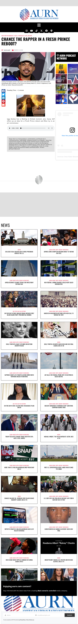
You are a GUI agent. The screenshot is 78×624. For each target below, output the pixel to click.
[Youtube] (31, 30)
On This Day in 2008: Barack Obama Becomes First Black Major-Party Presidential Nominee (19, 314)
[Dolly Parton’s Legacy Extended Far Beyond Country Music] (19, 330)
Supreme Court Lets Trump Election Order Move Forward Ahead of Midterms (19, 376)
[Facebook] (46, 30)
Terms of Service (29, 619)
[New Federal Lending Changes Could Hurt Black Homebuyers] (59, 268)
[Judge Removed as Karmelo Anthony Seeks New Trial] (59, 515)
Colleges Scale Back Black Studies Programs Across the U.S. (19, 252)
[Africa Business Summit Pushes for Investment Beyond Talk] (19, 268)
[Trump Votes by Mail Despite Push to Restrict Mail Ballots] (19, 577)
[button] (3, 91)
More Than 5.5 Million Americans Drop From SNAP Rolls (19, 468)
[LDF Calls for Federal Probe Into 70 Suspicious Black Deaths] (59, 361)
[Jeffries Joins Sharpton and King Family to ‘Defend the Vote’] (59, 237)
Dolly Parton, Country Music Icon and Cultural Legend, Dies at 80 (58, 345)
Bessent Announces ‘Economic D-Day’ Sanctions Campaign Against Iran (59, 406)
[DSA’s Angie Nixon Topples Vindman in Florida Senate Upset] (19, 546)
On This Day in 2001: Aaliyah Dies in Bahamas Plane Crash (19, 406)
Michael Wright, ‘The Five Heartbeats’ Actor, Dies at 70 (58, 437)
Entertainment (8, 36)
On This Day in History (19, 311)
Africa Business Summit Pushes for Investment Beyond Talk (19, 283)
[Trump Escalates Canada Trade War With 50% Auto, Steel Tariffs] (19, 422)
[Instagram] (26, 30)
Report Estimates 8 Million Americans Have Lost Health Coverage (19, 530)
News (30, 36)
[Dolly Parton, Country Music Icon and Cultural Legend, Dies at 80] (59, 330)
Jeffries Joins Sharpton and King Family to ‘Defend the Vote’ (59, 252)
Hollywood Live (20, 36)
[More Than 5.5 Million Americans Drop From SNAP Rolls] (19, 453)
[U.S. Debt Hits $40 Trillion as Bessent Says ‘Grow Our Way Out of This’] (59, 484)
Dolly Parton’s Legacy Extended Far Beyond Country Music (19, 345)
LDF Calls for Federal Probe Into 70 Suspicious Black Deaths (58, 376)
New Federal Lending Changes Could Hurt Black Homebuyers (58, 283)
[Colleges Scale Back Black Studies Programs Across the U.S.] (19, 237)
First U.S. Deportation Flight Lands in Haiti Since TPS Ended (58, 468)
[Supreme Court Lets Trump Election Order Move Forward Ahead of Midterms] (19, 361)
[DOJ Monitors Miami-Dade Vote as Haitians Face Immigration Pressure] (59, 577)
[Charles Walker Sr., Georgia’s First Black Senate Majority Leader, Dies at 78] (19, 484)
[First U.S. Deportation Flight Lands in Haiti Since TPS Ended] (59, 453)
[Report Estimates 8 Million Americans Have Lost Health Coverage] (19, 515)
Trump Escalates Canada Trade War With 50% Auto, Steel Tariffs (19, 437)
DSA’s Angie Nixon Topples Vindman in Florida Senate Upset (19, 561)
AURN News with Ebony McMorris (59, 250)
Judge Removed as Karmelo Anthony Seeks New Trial (59, 530)
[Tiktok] (36, 30)
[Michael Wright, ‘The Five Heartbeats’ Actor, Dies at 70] (59, 422)
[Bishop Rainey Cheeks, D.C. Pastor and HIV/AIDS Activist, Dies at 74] (59, 546)
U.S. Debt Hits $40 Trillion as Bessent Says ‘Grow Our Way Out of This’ (59, 499)
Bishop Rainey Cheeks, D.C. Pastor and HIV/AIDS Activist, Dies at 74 (59, 561)
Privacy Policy (22, 619)
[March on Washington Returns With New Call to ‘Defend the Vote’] (59, 299)
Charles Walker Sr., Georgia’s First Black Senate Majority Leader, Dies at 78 (19, 499)
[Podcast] (51, 30)
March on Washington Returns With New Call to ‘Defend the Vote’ (59, 314)
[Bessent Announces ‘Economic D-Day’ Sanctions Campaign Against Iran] (59, 392)
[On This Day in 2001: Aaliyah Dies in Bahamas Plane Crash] (19, 392)
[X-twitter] (41, 30)
